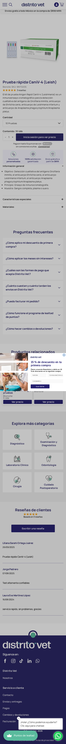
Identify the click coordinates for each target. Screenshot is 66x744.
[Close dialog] (64, 355)
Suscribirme (40, 386)
